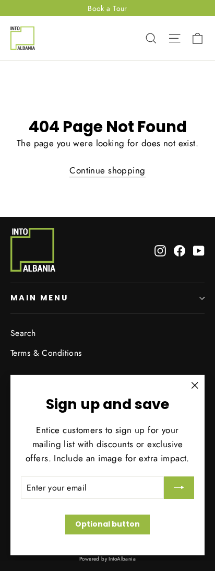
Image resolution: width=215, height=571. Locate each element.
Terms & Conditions (46, 353)
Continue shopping (107, 170)
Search (23, 333)
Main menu (39, 298)
